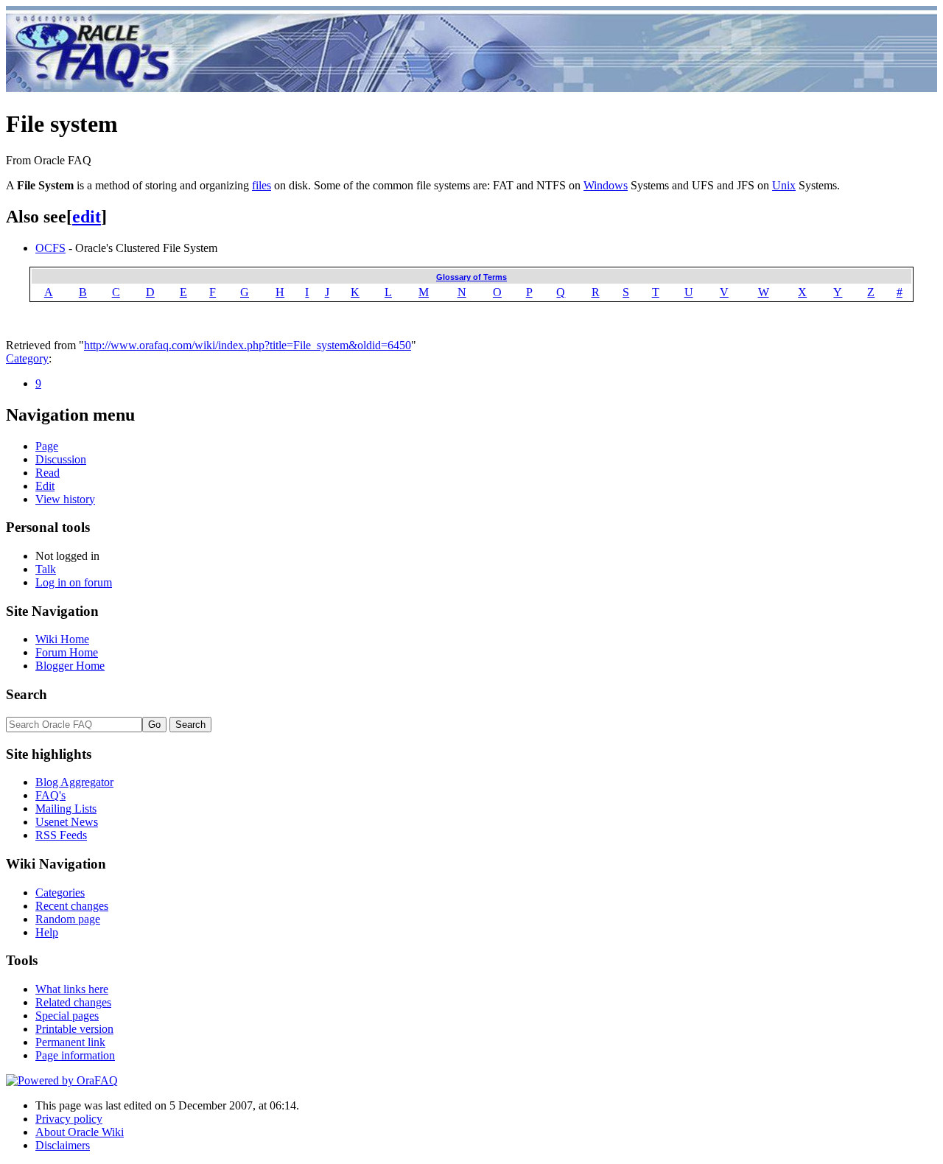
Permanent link (70, 1042)
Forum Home (66, 652)
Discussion (60, 459)
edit (86, 216)
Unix (784, 185)
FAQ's (50, 795)
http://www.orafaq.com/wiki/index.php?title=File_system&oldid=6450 (247, 345)
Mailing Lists (66, 808)
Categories (60, 892)
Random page (67, 919)
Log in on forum (73, 582)
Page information (75, 1055)
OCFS (50, 248)
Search (26, 694)
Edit (45, 486)
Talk (45, 569)
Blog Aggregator (74, 782)
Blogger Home (70, 665)
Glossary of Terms (471, 277)
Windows (605, 185)
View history (65, 499)
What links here (71, 989)
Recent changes (71, 906)
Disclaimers (62, 1145)
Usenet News (66, 822)
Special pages (67, 1015)
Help (46, 932)
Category (27, 358)
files (261, 185)
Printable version (74, 1029)
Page (46, 446)
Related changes (73, 1002)
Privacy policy (68, 1118)
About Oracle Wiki (79, 1132)
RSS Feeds (61, 835)
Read (47, 472)
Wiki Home (62, 639)
